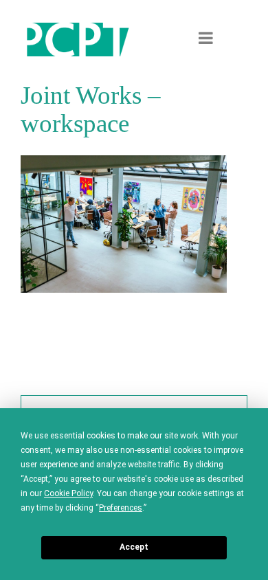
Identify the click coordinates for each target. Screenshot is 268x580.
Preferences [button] (120, 508)
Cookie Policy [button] (68, 493)
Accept (134, 547)
